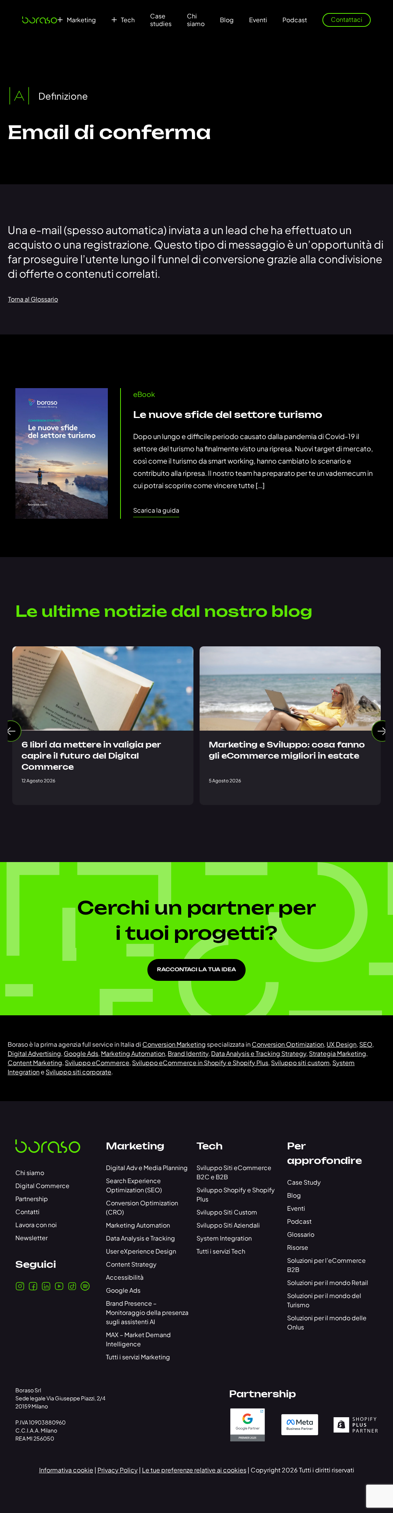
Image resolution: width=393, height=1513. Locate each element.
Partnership (31, 1199)
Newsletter (31, 1238)
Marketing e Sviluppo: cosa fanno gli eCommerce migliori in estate (287, 750)
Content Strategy (131, 1264)
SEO (365, 1044)
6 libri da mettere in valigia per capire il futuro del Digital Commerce (91, 756)
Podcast (294, 20)
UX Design (342, 1044)
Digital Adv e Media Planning (147, 1168)
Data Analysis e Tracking (140, 1238)
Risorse (297, 1247)
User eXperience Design (141, 1251)
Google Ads (81, 1053)
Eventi (258, 20)
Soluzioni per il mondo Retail (327, 1283)
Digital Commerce (42, 1186)
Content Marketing (35, 1063)
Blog (227, 20)
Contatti (27, 1212)
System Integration (224, 1238)
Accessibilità (125, 1277)
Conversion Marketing (174, 1044)
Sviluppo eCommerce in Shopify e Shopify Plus (200, 1063)
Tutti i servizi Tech (220, 1251)
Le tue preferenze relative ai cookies (194, 1470)
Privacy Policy (117, 1470)
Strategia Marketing (337, 1053)
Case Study (304, 1182)
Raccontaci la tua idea (196, 969)
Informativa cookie (66, 1470)
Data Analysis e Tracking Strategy (258, 1053)
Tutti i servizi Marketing (138, 1357)
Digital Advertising (34, 1053)
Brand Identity (188, 1053)
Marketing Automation (133, 1053)
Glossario (300, 1234)
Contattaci (346, 19)
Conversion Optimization (288, 1044)
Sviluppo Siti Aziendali (228, 1225)
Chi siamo (196, 20)
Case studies (161, 20)
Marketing (81, 20)
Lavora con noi (36, 1225)
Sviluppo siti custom (300, 1063)
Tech (128, 20)
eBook (144, 394)
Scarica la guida (156, 510)
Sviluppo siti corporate (78, 1072)
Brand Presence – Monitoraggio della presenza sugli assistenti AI (147, 1312)
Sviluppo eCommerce (97, 1063)
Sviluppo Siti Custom (226, 1212)
